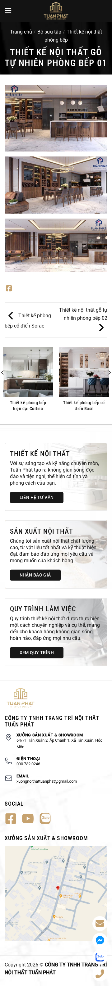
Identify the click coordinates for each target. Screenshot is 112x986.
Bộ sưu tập (49, 32)
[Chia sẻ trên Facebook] (9, 289)
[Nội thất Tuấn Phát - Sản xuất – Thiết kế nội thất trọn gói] (56, 11)
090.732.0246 (28, 764)
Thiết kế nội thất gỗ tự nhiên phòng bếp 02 (83, 314)
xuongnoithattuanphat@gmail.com (46, 781)
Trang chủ (21, 32)
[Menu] (8, 10)
